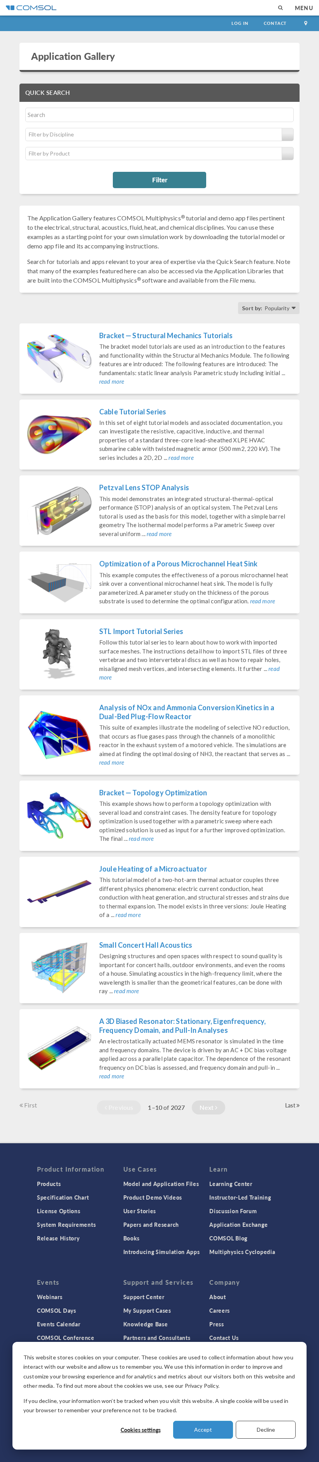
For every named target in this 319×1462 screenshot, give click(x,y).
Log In (239, 23)
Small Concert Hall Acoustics (145, 945)
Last (290, 1105)
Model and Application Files (161, 1184)
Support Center (144, 1297)
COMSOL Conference (66, 1337)
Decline (266, 1429)
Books (131, 1238)
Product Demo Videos (152, 1197)
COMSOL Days (56, 1310)
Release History (58, 1238)
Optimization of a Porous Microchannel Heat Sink (178, 563)
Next (207, 1107)
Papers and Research (151, 1224)
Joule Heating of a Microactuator (153, 869)
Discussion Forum (233, 1211)
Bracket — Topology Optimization (153, 792)
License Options (59, 1211)
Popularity (277, 308)
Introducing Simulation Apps (161, 1252)
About (217, 1297)
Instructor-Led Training (240, 1197)
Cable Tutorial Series (132, 411)
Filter (159, 179)
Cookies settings (141, 1430)
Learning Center (230, 1184)
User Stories (139, 1211)
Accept (203, 1429)
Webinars (50, 1297)
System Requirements (66, 1224)
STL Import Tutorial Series (141, 631)
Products (49, 1184)
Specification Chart (63, 1197)
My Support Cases (147, 1310)
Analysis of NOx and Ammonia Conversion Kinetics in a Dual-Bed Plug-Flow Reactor (186, 712)
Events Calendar (59, 1324)
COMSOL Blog (228, 1238)
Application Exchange (238, 1224)
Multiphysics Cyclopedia (242, 1252)
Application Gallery (73, 56)
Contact (275, 23)
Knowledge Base (145, 1324)
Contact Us (223, 1337)
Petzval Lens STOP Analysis (144, 487)
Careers (219, 1310)
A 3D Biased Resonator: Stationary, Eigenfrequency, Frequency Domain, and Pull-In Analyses (182, 1025)
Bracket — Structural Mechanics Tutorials (166, 335)
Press (216, 1324)
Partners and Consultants (157, 1337)
